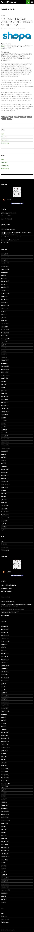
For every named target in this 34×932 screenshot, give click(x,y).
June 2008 (3, 384)
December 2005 (5, 475)
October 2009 (4, 336)
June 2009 (3, 348)
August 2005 (4, 487)
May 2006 (3, 460)
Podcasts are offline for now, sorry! (10, 240)
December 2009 (5, 329)
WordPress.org (5, 143)
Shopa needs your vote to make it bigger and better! (17, 21)
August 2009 (4, 342)
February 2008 (4, 396)
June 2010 (3, 314)
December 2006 (5, 439)
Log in (2, 134)
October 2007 (4, 408)
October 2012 (4, 266)
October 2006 (4, 445)
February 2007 (4, 433)
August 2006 (4, 451)
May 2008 (3, 387)
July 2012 (3, 275)
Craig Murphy (13, 28)
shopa (2, 46)
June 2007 (3, 420)
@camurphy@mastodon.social (8, 213)
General (3, 15)
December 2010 (5, 305)
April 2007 (3, 426)
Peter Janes (5, 116)
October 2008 (4, 372)
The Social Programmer (8, 2)
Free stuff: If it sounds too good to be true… (12, 237)
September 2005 (5, 484)
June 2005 (3, 493)
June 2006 (3, 457)
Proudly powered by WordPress (8, 930)
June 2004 (3, 527)
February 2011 (4, 299)
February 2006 (4, 469)
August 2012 (4, 272)
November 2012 (5, 243)
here (2, 48)
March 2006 (4, 466)
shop (11, 116)
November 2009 (5, 332)
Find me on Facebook (6, 219)
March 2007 (4, 430)
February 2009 (4, 360)
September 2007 (5, 411)
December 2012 (5, 263)
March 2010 (4, 320)
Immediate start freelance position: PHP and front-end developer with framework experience (17, 233)
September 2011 (5, 293)
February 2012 (4, 281)
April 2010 (3, 317)
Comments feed (5, 140)
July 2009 (3, 345)
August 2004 (4, 521)
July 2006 (3, 454)
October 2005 (4, 481)
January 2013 (4, 260)
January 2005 (4, 508)
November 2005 (5, 478)
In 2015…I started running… (8, 229)
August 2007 (4, 414)
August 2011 (4, 296)
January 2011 (4, 302)
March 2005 (4, 502)
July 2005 (3, 490)
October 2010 (4, 308)
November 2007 (5, 405)
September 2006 (5, 448)
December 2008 (5, 366)
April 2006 (3, 463)
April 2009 (3, 354)
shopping (23, 116)
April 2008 (3, 390)
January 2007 (4, 436)
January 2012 (4, 284)
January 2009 (4, 363)
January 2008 (4, 399)
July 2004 (3, 524)
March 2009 (4, 357)
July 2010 (3, 311)
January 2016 (4, 254)
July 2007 (3, 417)
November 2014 (5, 257)
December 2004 (5, 511)
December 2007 (5, 402)
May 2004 (3, 530)
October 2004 (4, 514)
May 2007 (3, 423)
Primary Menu (32, 2)
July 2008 (3, 381)
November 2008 (5, 369)
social (4, 118)
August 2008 (4, 378)
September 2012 (5, 269)
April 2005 (3, 499)
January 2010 (4, 326)
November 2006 (5, 442)
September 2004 (5, 517)
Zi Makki (10, 118)
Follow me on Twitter (6, 216)
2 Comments (22, 28)
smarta (29, 116)
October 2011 (4, 290)
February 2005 (4, 505)
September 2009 (5, 339)
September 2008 (5, 375)
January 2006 (4, 472)
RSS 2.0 (9, 199)
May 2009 (3, 351)
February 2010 (4, 323)
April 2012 (3, 278)
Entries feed (4, 137)
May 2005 (3, 496)
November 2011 (5, 287)
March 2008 (4, 393)
